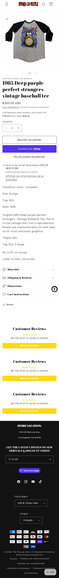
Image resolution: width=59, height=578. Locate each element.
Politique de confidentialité (31, 563)
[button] (6, 4)
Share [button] (9, 304)
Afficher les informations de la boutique (24, 177)
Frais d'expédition (10, 107)
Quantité (7, 121)
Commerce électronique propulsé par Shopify (32, 555)
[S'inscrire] (49, 459)
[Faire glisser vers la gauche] (23, 73)
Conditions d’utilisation (18, 568)
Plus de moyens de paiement (29, 156)
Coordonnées (31, 573)
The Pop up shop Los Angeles (28, 552)
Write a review (29, 345)
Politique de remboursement (34, 558)
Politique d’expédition (44, 568)
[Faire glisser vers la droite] (36, 73)
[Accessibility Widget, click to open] (54, 289)
